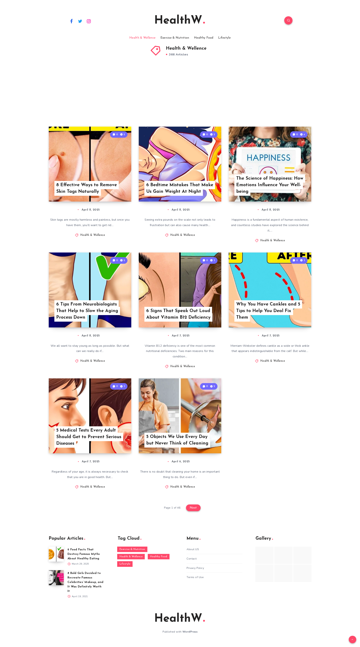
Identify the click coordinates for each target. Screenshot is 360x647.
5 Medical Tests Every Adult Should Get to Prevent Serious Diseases (88, 437)
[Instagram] (88, 21)
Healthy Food (203, 37)
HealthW (178, 20)
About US (193, 549)
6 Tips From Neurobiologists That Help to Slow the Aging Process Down (87, 311)
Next (193, 507)
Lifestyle (224, 37)
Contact (192, 558)
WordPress (190, 632)
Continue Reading (114, 190)
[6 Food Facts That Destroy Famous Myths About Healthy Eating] (56, 554)
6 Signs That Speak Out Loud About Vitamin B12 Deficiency (178, 314)
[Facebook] (71, 21)
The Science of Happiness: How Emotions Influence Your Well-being (269, 185)
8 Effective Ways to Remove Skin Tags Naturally (86, 188)
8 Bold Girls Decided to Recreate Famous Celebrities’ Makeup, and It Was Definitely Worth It (85, 582)
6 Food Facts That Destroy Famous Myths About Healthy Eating (84, 554)
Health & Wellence (142, 37)
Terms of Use (195, 577)
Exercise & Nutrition (174, 37)
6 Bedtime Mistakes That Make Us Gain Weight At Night (179, 188)
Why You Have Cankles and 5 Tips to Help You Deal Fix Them (268, 311)
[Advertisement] (180, 96)
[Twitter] (80, 21)
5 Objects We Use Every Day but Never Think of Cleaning (177, 440)
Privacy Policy (195, 568)
